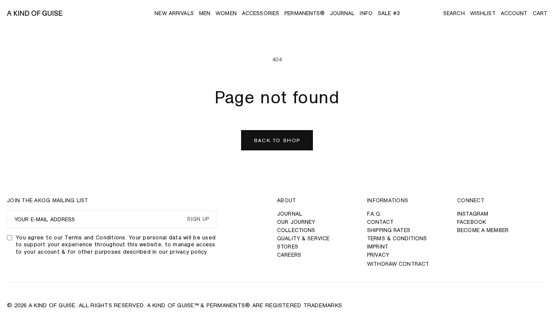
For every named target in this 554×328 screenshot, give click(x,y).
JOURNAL (289, 213)
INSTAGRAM (472, 213)
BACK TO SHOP (277, 140)
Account (514, 13)
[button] (454, 13)
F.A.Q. (374, 213)
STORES (287, 246)
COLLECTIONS (296, 230)
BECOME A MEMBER (483, 230)
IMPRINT (377, 246)
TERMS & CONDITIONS (397, 238)
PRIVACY (378, 255)
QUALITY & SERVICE (303, 238)
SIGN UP (198, 219)
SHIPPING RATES (388, 230)
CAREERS (289, 255)
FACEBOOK (471, 222)
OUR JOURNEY (296, 222)
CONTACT (380, 222)
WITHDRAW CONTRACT (398, 264)
